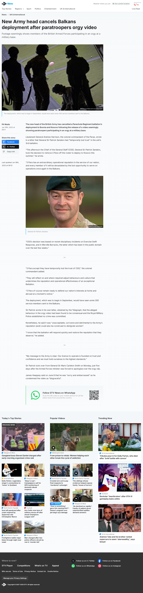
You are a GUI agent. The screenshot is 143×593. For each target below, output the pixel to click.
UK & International (67, 9)
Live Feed (136, 9)
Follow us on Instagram (112, 566)
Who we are (6, 571)
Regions (18, 9)
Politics (38, 9)
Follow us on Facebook (111, 561)
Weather (96, 4)
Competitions (23, 565)
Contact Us (41, 571)
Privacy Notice (30, 571)
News (4, 15)
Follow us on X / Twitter (85, 561)
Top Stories (6, 9)
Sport (29, 9)
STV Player (7, 565)
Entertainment (50, 9)
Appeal (55, 565)
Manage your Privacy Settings (15, 578)
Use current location (122, 4)
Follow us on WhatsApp (85, 566)
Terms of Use (18, 571)
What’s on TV (41, 565)
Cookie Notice (52, 571)
